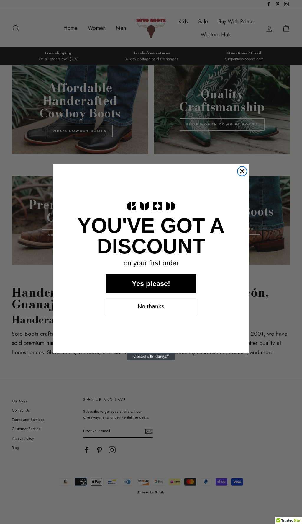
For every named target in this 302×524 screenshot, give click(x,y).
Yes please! (151, 284)
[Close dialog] (242, 171)
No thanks (151, 306)
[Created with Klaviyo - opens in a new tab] (151, 356)
